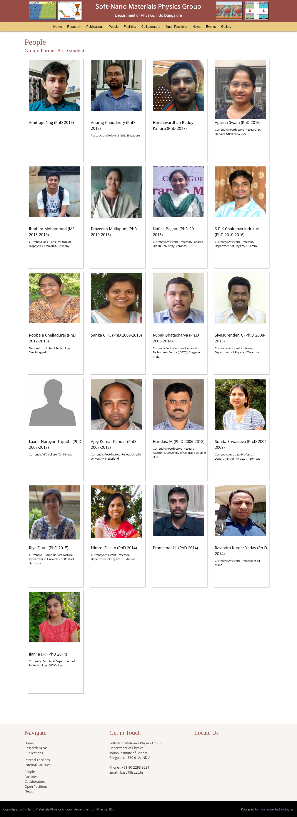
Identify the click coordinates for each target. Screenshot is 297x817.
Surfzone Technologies (277, 809)
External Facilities (37, 765)
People (113, 26)
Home (57, 26)
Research (74, 26)
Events (211, 26)
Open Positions (176, 26)
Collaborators (150, 26)
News (196, 26)
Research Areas (36, 748)
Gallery (226, 26)
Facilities (130, 26)
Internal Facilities (37, 760)
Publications (94, 26)
